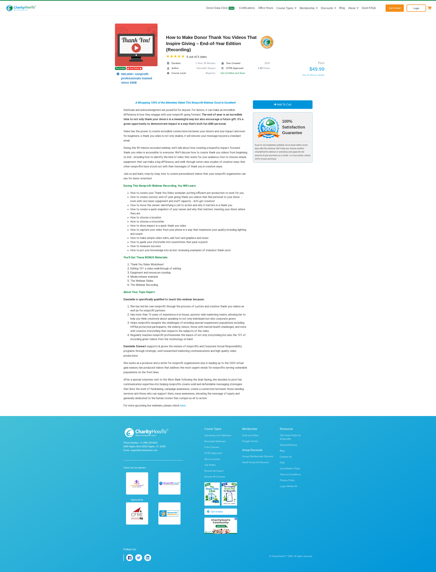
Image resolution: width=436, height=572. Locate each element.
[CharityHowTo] (21, 8)
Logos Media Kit (288, 486)
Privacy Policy (287, 480)
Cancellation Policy (290, 468)
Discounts (327, 8)
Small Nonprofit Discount (255, 462)
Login (416, 8)
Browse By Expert (213, 470)
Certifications (247, 7)
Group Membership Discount (257, 456)
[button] (429, 8)
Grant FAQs (369, 7)
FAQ (282, 462)
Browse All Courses (214, 476)
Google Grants (250, 441)
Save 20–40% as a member (313, 75)
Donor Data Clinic (220, 7)
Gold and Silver (250, 435)
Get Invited (395, 8)
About (351, 8)
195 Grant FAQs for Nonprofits (290, 437)
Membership (307, 8)
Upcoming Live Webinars (217, 435)
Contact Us (286, 456)
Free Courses (211, 447)
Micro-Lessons (212, 459)
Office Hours (265, 7)
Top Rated (209, 464)
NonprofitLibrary (288, 445)
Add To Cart (283, 104)
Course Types (284, 8)
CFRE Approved (213, 453)
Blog (342, 7)
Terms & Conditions (290, 474)
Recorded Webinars (215, 441)
